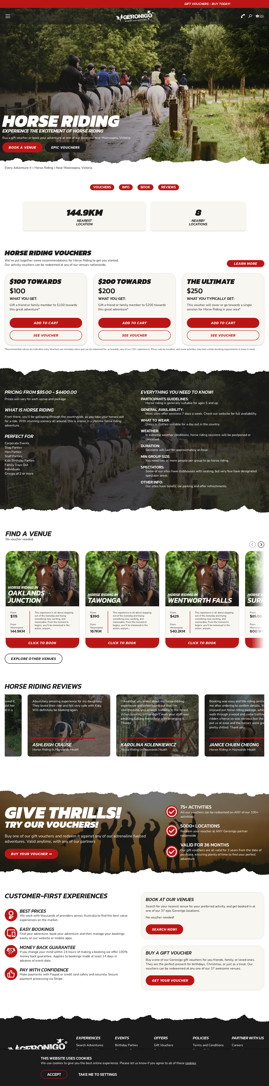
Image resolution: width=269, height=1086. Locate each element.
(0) (261, 16)
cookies (190, 1063)
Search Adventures (89, 1045)
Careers (237, 1045)
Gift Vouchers (163, 1045)
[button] (261, 544)
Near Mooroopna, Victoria (74, 168)
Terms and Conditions (208, 1045)
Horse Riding (43, 168)
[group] (42, 599)
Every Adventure (18, 168)
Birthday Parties (126, 1045)
